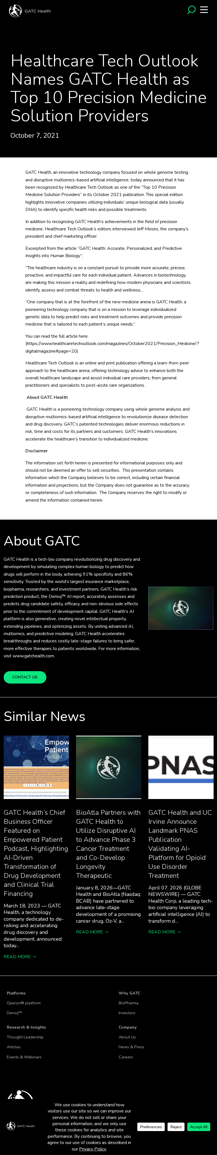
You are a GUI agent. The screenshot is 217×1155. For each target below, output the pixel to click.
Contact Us (25, 677)
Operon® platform (24, 1003)
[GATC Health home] (30, 10)
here (83, 336)
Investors (127, 1013)
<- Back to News (21, 49)
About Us (127, 1037)
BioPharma (128, 1003)
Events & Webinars (24, 1057)
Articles (14, 1047)
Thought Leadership (25, 1037)
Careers (126, 1057)
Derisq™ (14, 1013)
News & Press (131, 1047)
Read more (17, 957)
